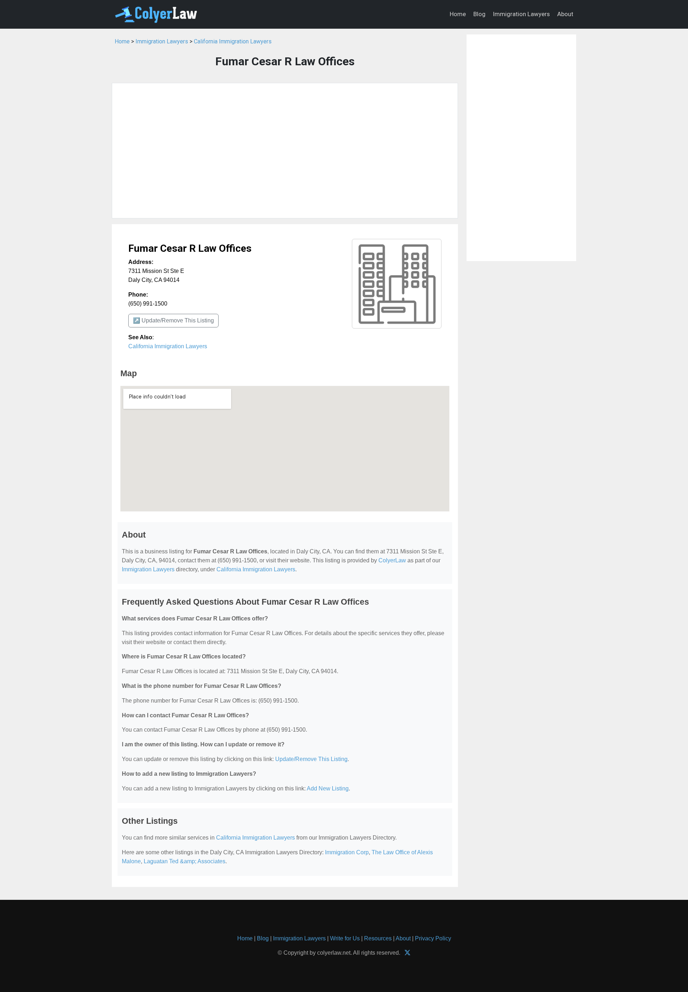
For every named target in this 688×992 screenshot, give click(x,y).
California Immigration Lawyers (233, 41)
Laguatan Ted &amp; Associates (184, 861)
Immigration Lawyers (521, 14)
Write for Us (345, 938)
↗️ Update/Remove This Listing (173, 320)
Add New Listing (328, 788)
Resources (378, 938)
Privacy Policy (433, 938)
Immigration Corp (347, 852)
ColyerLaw (392, 560)
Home (458, 14)
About (565, 14)
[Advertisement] (285, 150)
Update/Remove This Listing (311, 759)
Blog (479, 14)
